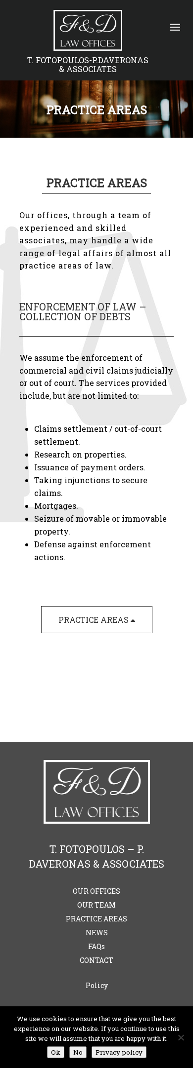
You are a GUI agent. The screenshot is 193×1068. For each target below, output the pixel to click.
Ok (55, 1052)
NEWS (97, 932)
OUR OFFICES (96, 891)
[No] (181, 1037)
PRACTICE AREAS (94, 619)
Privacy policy (119, 1052)
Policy (97, 985)
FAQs (96, 946)
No (78, 1052)
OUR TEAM (96, 905)
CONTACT (96, 960)
